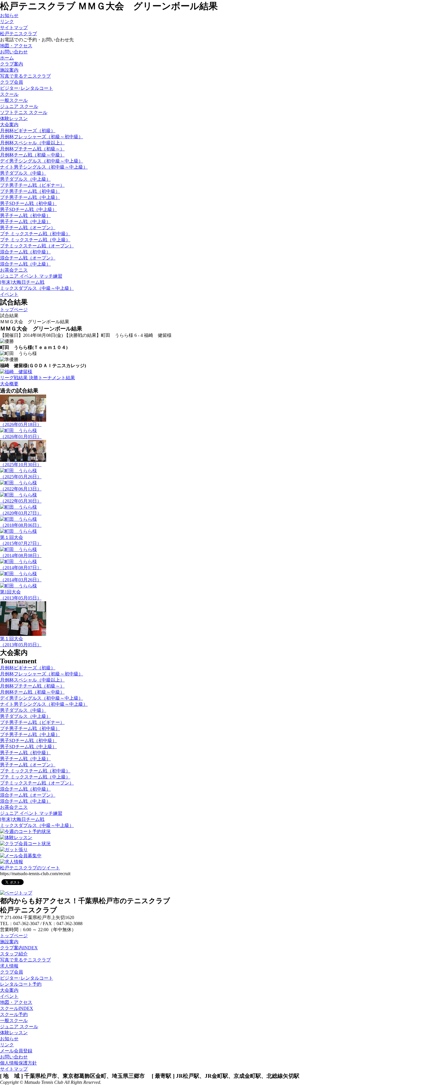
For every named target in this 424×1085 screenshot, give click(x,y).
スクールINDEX (16, 1008)
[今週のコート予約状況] (25, 831)
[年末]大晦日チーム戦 (22, 282)
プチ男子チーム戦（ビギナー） (32, 185)
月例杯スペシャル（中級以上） (32, 142)
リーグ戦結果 (14, 377)
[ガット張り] (14, 849)
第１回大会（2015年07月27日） (21, 540)
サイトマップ (14, 27)
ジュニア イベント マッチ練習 (31, 276)
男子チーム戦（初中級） (25, 215)
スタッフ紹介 (14, 953)
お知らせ (9, 15)
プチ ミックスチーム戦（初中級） (35, 233)
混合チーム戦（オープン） (27, 257)
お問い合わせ (14, 1056)
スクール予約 (14, 1014)
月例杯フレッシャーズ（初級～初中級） (41, 136)
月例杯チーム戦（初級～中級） (32, 154)
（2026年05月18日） (21, 424)
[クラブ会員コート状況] (25, 843)
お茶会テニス (14, 270)
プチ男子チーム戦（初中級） (30, 191)
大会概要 (9, 383)
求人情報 (9, 965)
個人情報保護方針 (18, 1062)
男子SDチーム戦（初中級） (28, 203)
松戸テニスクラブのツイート (30, 867)
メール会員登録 (16, 1050)
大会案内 (9, 990)
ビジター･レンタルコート (26, 978)
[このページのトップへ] (16, 892)
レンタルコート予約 (21, 984)
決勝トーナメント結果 (52, 377)
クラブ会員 (11, 972)
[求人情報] (11, 861)
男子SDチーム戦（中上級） (28, 209)
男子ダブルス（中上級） (25, 179)
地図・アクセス (16, 1002)
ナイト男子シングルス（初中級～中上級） (44, 167)
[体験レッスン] (16, 837)
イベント (9, 996)
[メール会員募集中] (21, 855)
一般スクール (14, 100)
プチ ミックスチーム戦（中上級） (35, 239)
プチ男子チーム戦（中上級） (30, 197)
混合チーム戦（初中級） (25, 251)
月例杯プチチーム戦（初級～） (32, 148)
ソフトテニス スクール (23, 112)
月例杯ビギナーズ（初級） (27, 130)
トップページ (14, 309)
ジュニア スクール (19, 106)
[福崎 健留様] (16, 371)
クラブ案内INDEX (19, 947)
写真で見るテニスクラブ (25, 76)
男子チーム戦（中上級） (25, 221)
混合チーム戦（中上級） (25, 264)
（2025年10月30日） (21, 464)
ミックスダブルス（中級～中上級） (37, 288)
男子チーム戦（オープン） (27, 227)
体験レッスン (14, 118)
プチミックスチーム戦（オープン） (37, 245)
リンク (7, 21)
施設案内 (9, 70)
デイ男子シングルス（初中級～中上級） (41, 160)
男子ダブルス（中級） (23, 173)
